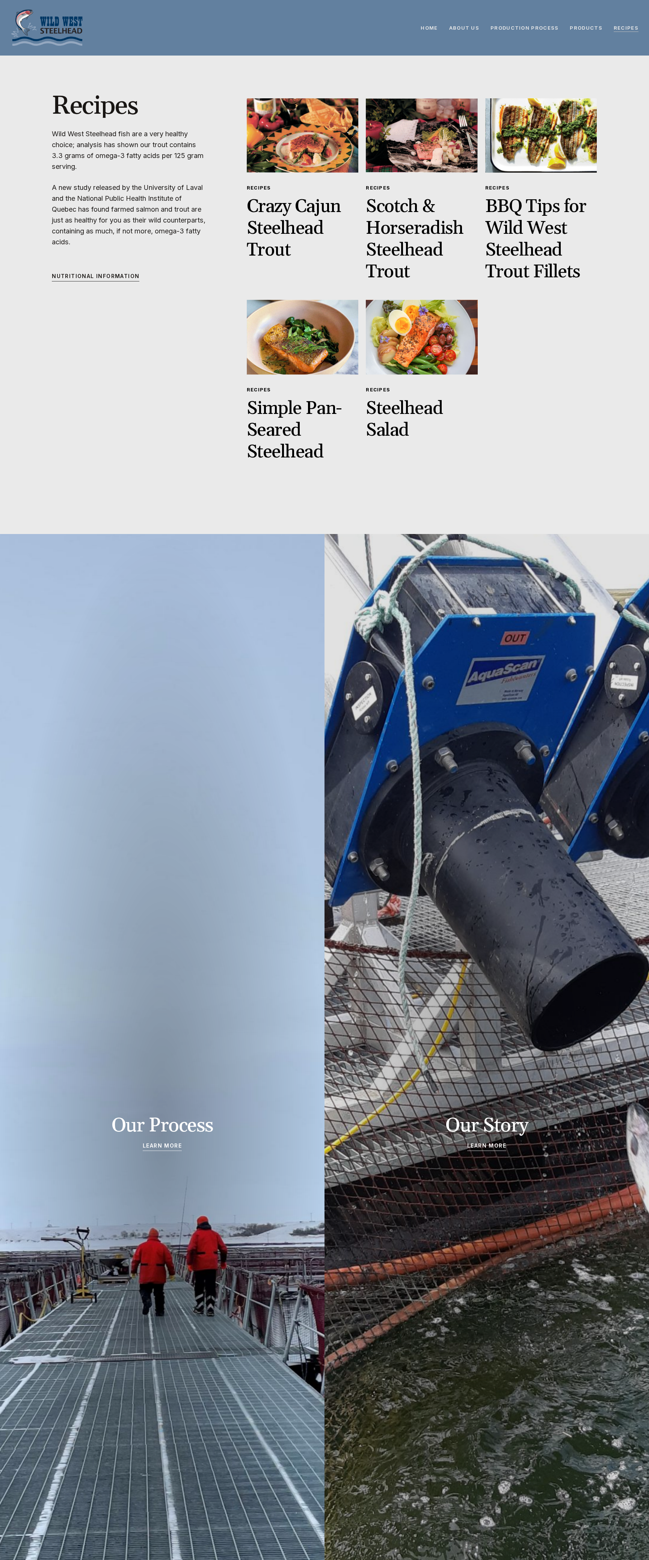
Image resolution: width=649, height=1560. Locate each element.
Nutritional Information (95, 276)
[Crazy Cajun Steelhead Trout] (303, 135)
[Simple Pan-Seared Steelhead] (303, 337)
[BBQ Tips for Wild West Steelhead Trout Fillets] (541, 135)
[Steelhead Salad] (422, 337)
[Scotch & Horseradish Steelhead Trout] (422, 135)
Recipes (259, 188)
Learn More (162, 1145)
